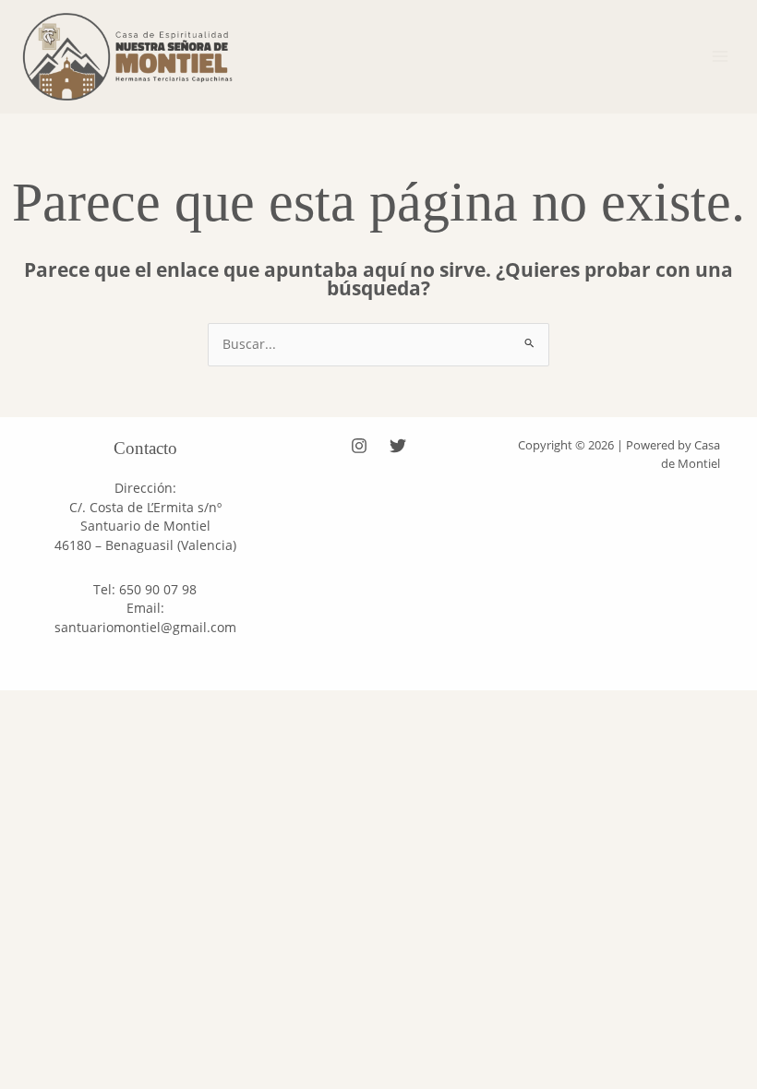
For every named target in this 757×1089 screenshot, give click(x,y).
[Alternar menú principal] (720, 57)
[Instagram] (359, 445)
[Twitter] (398, 445)
